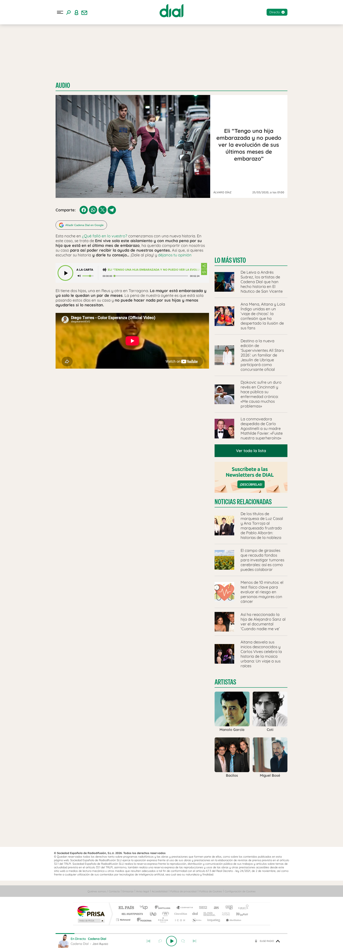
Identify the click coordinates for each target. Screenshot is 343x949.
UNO (153, 913)
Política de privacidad (183, 891)
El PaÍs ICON (180, 919)
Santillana (164, 907)
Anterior (148, 941)
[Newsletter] (84, 12)
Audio (63, 85)
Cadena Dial (195, 913)
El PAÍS (126, 907)
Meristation (233, 919)
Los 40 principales (145, 907)
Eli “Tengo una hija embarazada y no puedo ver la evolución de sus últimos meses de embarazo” (154, 270)
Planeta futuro (224, 913)
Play (171, 941)
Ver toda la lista (251, 450)
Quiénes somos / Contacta (104, 891)
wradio (165, 913)
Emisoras (127, 891)
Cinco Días (180, 913)
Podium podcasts (163, 919)
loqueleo (214, 919)
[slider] (171, 933)
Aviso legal (142, 891)
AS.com (214, 907)
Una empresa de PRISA (91, 911)
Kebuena (238, 913)
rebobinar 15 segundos (160, 941)
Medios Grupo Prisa (91, 920)
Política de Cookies (210, 891)
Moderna (143, 919)
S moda (196, 919)
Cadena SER (202, 907)
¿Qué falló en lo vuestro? (104, 235)
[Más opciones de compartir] (204, 266)
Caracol (242, 907)
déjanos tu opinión (175, 254)
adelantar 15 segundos (183, 941)
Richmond (124, 919)
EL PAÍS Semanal (209, 913)
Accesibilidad (160, 891)
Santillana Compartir (185, 907)
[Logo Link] (171, 11)
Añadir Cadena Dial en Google (84, 225)
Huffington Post (131, 913)
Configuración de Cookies (240, 891)
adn (227, 907)
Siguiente (194, 941)
